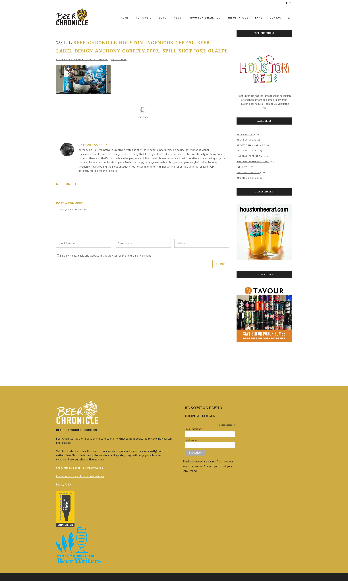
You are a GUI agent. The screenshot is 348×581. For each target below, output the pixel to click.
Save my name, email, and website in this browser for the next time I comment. (106, 255)
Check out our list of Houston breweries (79, 468)
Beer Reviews (245, 140)
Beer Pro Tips (245, 134)
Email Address (194, 429)
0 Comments (119, 60)
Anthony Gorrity (96, 60)
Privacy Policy (63, 484)
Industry (242, 167)
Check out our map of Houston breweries (80, 476)
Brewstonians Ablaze (251, 145)
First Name (191, 440)
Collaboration (247, 151)
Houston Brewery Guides (253, 162)
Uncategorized (246, 178)
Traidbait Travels (248, 173)
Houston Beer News (249, 156)
